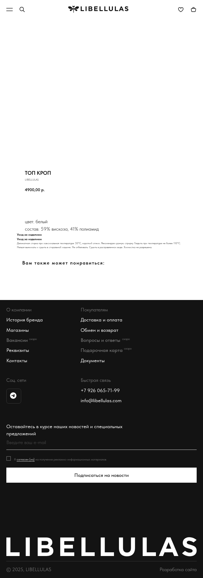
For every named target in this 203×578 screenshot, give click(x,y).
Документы (93, 360)
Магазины (17, 330)
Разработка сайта (178, 569)
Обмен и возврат (99, 330)
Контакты (16, 360)
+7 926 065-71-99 (100, 390)
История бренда (24, 320)
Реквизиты (17, 350)
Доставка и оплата (101, 320)
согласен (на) (26, 459)
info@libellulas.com (101, 400)
